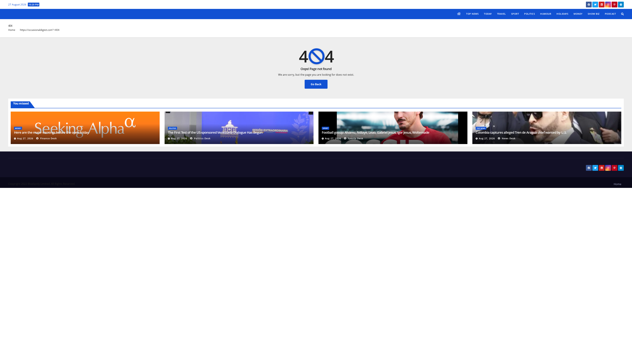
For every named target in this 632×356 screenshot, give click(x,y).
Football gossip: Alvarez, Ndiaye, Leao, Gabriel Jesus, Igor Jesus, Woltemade (375, 132)
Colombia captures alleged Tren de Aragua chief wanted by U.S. (521, 132)
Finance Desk (48, 138)
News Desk (508, 138)
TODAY (488, 13)
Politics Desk (202, 138)
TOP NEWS (472, 13)
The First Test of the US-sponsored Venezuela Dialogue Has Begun (215, 132)
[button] (622, 14)
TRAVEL (501, 13)
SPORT (515, 13)
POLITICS (529, 13)
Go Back (316, 84)
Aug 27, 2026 (25, 138)
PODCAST (610, 13)
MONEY (578, 13)
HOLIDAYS (562, 13)
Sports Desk (355, 138)
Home (11, 29)
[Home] (459, 14)
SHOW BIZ (594, 13)
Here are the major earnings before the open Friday (51, 132)
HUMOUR (545, 13)
